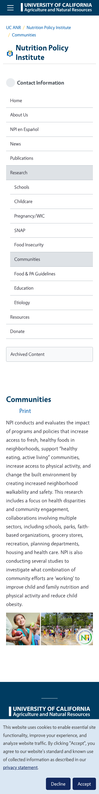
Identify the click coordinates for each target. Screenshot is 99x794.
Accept (84, 784)
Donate (17, 331)
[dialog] (49, 756)
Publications (21, 158)
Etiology (22, 302)
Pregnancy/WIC (29, 216)
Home (16, 100)
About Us (19, 115)
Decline (58, 784)
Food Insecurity (29, 244)
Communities (27, 259)
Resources (19, 317)
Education (24, 288)
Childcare (23, 201)
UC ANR (13, 27)
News (15, 144)
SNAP (19, 230)
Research (18, 172)
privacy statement (20, 767)
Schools (21, 187)
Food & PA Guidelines (34, 274)
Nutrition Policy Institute (49, 27)
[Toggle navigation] (10, 7)
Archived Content (27, 354)
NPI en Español (24, 129)
